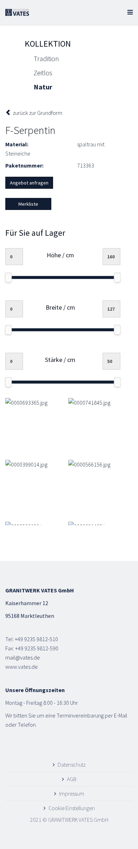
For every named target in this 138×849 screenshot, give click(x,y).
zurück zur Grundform (37, 112)
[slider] (8, 277)
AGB (71, 779)
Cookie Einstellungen (71, 808)
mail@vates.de (22, 657)
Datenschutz (72, 764)
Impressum (71, 793)
